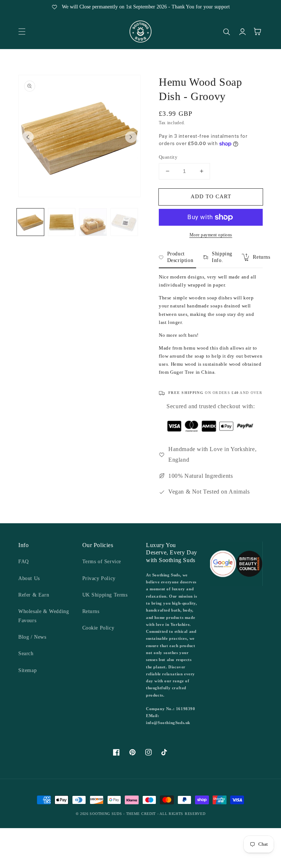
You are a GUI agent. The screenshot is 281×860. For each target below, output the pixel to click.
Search (26, 653)
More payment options (211, 234)
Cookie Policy (98, 628)
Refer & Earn (33, 595)
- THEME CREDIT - (141, 814)
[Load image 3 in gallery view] (93, 222)
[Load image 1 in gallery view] (30, 222)
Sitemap (27, 670)
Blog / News (32, 637)
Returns (91, 611)
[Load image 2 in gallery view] (62, 222)
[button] (22, 31)
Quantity (168, 157)
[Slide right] (131, 137)
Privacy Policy (99, 578)
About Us (29, 578)
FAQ (23, 561)
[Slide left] (28, 137)
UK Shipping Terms (105, 595)
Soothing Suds (106, 814)
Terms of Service (101, 561)
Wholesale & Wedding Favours (43, 616)
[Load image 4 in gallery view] (124, 222)
